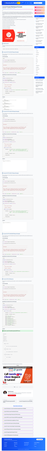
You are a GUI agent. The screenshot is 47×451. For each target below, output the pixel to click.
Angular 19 (22, 3)
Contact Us (5, 445)
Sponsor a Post (26, 445)
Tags (14, 445)
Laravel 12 (18, 3)
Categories (15, 446)
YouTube (35, 446)
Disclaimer (5, 446)
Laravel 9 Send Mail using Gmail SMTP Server (13, 330)
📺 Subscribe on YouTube (11, 395)
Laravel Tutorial (31, 3)
